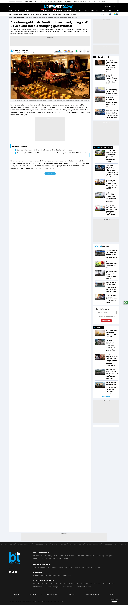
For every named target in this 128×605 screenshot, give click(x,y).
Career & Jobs (17, 14)
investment (29, 17)
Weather (39, 14)
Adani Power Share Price (59, 567)
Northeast (49, 1)
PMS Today (66, 14)
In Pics (32, 14)
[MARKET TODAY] (102, 246)
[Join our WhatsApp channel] (125, 304)
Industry (94, 11)
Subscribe (108, 6)
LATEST (99, 327)
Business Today (28, 1)
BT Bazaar (36, 1)
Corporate (81, 556)
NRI (10, 14)
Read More (49, 173)
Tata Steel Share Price (94, 567)
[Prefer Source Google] (58, 51)
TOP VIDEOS (106, 147)
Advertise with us (51, 594)
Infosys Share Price (109, 584)
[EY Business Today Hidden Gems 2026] (115, 14)
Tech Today (59, 556)
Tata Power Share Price (84, 587)
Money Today (105, 11)
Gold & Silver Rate (70, 11)
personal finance (21, 17)
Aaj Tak (98, 1)
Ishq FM (93, 1)
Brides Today (86, 1)
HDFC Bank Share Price (77, 567)
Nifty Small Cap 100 (65, 575)
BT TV (36, 11)
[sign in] (117, 6)
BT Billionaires (46, 11)
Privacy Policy (71, 594)
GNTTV (103, 1)
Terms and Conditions (92, 594)
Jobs (66, 559)
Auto (60, 559)
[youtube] (13, 572)
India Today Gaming (59, 1)
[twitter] (16, 572)
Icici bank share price (53, 587)
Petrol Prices (47, 14)
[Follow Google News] (68, 51)
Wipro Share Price (68, 587)
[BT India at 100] (102, 14)
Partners (111, 594)
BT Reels (73, 14)
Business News (12, 17)
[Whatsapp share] (76, 51)
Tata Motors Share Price (41, 567)
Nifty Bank (53, 575)
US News (26, 14)
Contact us (32, 594)
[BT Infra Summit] (108, 14)
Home (10, 11)
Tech (86, 11)
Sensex (36, 575)
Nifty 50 (44, 575)
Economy (49, 556)
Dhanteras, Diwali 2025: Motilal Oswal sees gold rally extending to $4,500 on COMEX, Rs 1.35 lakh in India (52, 153)
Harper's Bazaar (78, 1)
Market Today (38, 556)
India (80, 11)
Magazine (27, 11)
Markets (17, 11)
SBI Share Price (38, 587)
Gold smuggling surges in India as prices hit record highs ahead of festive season (44, 150)
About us (16, 594)
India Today (43, 1)
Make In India (57, 11)
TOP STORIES (102, 57)
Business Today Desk (22, 50)
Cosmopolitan (68, 1)
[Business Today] (58, 6)
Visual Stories (91, 556)
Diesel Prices (57, 14)
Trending (101, 556)
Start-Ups (37, 559)
